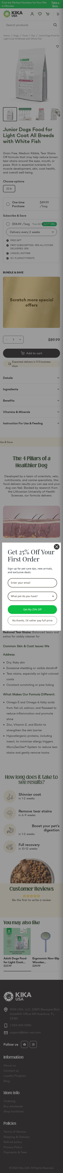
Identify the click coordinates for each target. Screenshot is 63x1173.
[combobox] (32, 596)
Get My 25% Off (32, 609)
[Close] (56, 547)
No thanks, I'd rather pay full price (32, 620)
